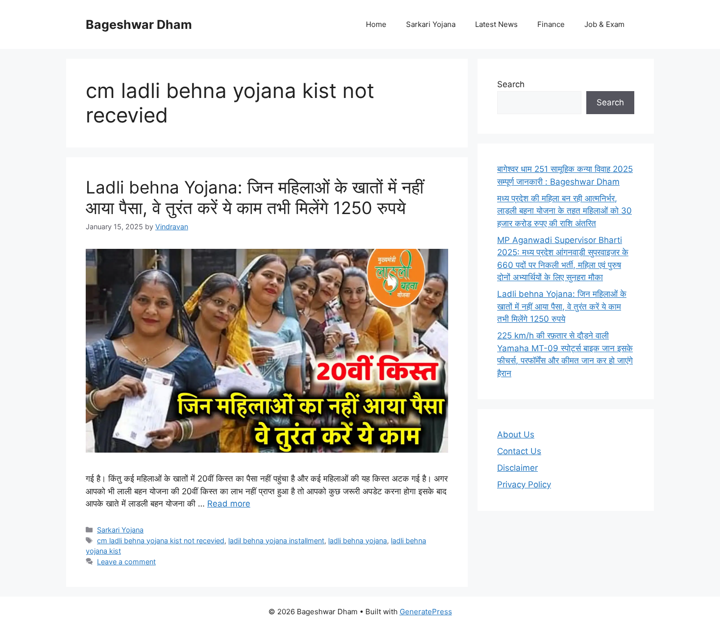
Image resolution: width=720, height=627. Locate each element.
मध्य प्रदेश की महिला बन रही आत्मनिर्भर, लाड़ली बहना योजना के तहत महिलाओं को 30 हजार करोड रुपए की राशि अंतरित (564, 210)
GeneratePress (426, 611)
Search (511, 84)
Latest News (496, 24)
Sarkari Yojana (431, 24)
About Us (515, 434)
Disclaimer (517, 468)
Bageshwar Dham (139, 24)
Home (376, 24)
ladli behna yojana (357, 540)
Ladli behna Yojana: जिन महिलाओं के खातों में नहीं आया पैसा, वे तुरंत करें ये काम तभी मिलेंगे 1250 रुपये (255, 197)
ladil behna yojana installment (276, 540)
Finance (551, 24)
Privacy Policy (524, 484)
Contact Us (519, 451)
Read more (228, 503)
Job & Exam (604, 24)
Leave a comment (126, 561)
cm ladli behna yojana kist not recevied (160, 540)
